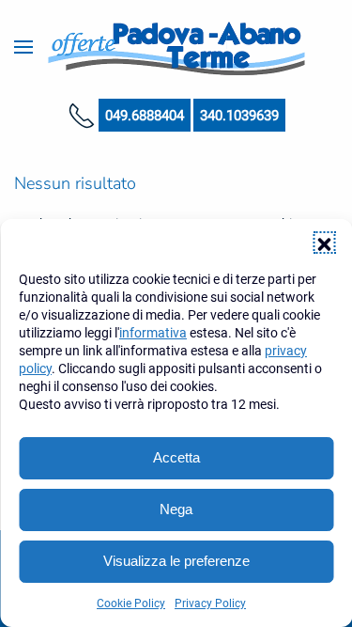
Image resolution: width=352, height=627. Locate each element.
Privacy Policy (210, 603)
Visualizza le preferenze (176, 561)
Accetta (176, 457)
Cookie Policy (131, 603)
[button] (323, 242)
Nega (176, 509)
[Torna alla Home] (176, 47)
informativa (153, 332)
